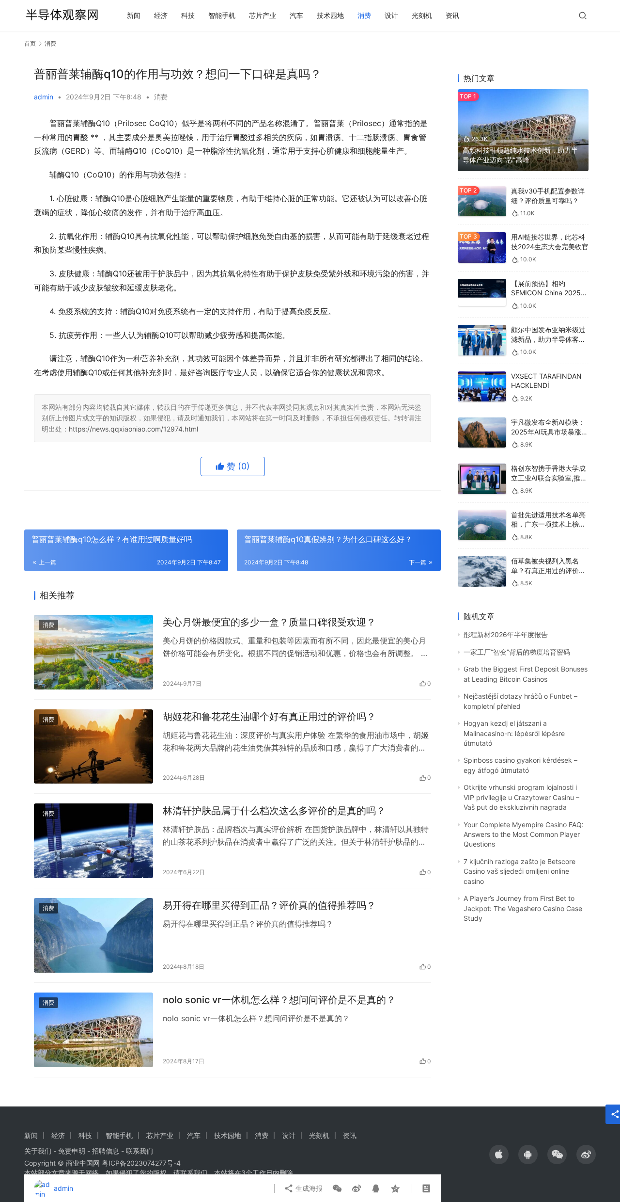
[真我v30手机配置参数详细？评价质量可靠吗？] (482, 201)
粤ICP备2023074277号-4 (141, 1163)
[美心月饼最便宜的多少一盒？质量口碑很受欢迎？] (93, 652)
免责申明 (71, 1151)
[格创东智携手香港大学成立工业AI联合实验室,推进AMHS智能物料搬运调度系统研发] (482, 479)
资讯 (452, 15)
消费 (364, 15)
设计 (391, 15)
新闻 (133, 15)
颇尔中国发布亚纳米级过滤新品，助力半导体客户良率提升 (548, 339)
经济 (161, 15)
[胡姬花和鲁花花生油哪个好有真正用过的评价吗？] (93, 746)
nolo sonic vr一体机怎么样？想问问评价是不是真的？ (279, 1000)
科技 (188, 15)
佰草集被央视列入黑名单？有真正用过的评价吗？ (545, 570)
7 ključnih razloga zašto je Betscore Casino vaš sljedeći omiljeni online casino (519, 871)
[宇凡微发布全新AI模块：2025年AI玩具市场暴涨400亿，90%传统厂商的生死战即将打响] (482, 432)
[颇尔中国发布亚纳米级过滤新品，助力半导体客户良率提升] (482, 340)
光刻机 (422, 15)
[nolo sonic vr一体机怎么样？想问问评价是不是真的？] (93, 1030)
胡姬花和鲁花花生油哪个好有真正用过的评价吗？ (269, 716)
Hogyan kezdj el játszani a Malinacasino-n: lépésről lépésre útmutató (514, 733)
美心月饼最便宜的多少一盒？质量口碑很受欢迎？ (269, 622)
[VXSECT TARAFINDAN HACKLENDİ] (482, 386)
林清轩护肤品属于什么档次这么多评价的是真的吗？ (274, 811)
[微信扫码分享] (337, 1188)
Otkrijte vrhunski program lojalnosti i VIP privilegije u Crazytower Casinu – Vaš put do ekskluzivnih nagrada (521, 797)
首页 (30, 43)
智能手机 (221, 15)
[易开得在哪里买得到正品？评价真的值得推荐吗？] (93, 935)
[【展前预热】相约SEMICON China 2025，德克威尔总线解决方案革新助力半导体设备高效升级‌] (482, 292)
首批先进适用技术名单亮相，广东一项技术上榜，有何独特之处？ (548, 524)
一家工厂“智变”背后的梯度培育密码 (517, 652)
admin (43, 97)
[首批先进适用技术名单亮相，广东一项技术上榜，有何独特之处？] (482, 525)
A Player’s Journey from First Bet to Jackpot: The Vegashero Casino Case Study (523, 908)
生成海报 (308, 1188)
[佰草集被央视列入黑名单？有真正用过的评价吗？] (482, 571)
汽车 (296, 15)
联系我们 (139, 1151)
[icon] (499, 1154)
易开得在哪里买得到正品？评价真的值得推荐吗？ (269, 905)
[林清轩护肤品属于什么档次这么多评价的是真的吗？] (93, 840)
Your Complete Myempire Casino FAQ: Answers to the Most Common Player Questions (524, 834)
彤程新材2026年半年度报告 (506, 634)
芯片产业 (262, 15)
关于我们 (37, 1151)
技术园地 (330, 15)
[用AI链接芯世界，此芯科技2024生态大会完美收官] (482, 247)
